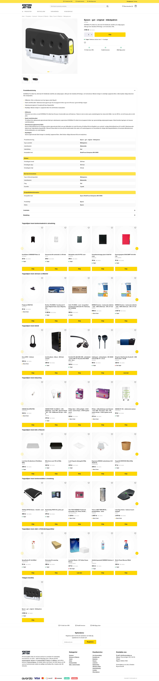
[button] (136, 6)
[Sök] (107, 6)
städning (54, 660)
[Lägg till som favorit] (85, 43)
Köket (70, 661)
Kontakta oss (96, 657)
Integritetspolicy (97, 668)
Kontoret (34, 16)
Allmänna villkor (97, 666)
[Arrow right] (136, 248)
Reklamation (96, 664)
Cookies (95, 670)
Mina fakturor (96, 672)
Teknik (70, 659)
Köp (110, 34)
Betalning (95, 659)
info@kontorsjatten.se (126, 655)
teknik (48, 660)
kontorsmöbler (41, 660)
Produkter (28, 16)
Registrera (90, 642)
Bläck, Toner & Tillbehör (55, 16)
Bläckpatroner (67, 16)
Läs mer (126, 373)
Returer (95, 661)
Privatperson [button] (130, 1)
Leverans (95, 662)
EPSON (86, 22)
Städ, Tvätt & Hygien (74, 664)
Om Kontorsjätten (97, 655)
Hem (23, 16)
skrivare (33, 660)
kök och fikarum (32, 662)
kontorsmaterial (26, 660)
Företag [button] (135, 1)
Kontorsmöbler (73, 662)
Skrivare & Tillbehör (43, 16)
